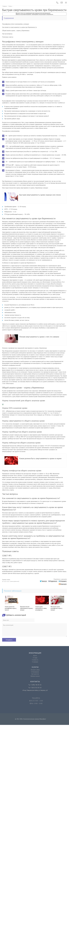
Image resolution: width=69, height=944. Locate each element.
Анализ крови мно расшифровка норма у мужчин (10, 608)
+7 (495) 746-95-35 (35, 685)
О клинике (35, 662)
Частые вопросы (7, 34)
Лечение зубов (35, 670)
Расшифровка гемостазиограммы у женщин (15, 24)
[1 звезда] (3, 581)
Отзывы (35, 658)
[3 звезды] (6, 581)
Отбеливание (35, 672)
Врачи (35, 655)
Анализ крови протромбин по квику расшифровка (41, 608)
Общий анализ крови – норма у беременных (15, 30)
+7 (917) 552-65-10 (35, 687)
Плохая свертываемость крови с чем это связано (39, 337)
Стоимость (35, 660)
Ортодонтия (35, 674)
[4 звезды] (7, 581)
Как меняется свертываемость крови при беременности (19, 27)
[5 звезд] (9, 581)
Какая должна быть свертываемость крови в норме (40, 458)
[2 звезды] (4, 581)
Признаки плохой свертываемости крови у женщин (26, 608)
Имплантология (35, 676)
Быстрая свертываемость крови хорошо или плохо (40, 195)
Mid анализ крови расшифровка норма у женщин (56, 608)
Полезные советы (7, 37)
